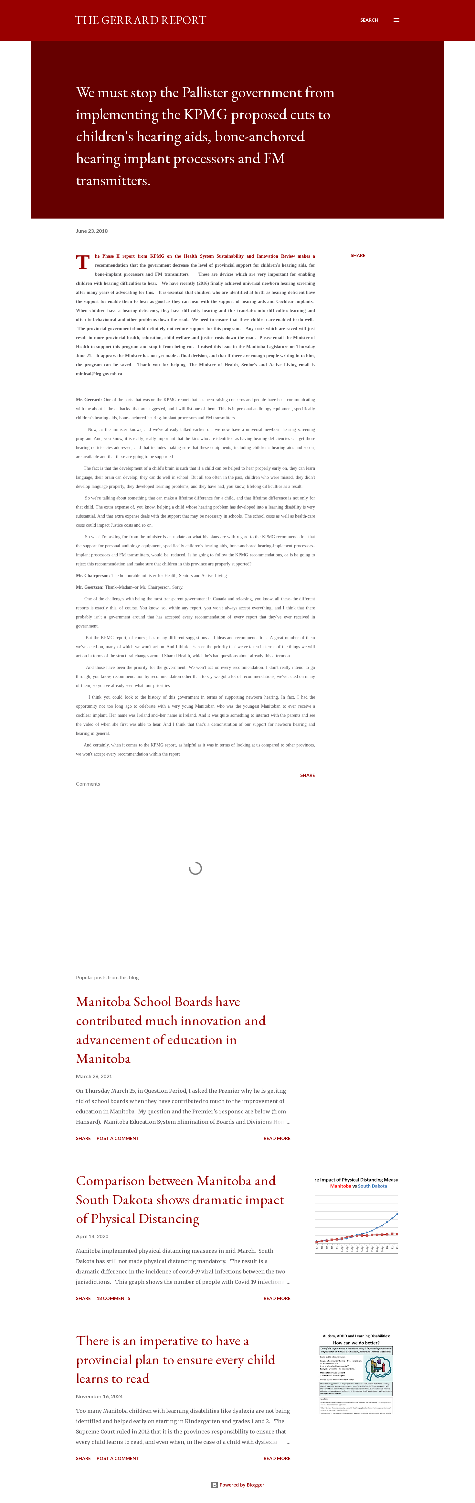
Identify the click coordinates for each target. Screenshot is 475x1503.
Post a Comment (118, 1138)
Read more (277, 1138)
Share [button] (358, 255)
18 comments (113, 1298)
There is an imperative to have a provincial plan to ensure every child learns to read (175, 1359)
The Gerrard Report (140, 19)
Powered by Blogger (241, 1485)
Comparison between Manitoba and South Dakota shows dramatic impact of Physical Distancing (180, 1199)
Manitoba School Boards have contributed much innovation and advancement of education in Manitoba (171, 1029)
